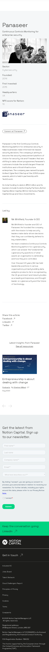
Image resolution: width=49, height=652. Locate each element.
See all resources (24, 346)
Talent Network (8, 577)
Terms (4, 607)
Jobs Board (7, 572)
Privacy (5, 595)
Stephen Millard (20, 387)
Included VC (7, 566)
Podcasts (6, 387)
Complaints (6, 612)
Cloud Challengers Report (12, 583)
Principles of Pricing (10, 589)
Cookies (5, 601)
